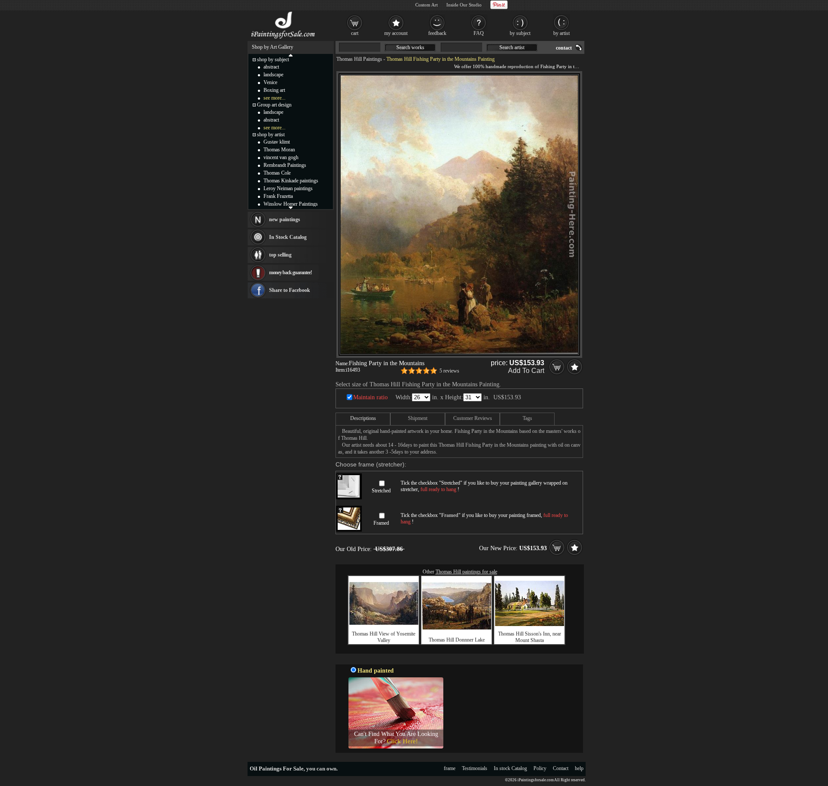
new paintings (284, 219)
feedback (437, 33)
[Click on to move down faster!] (291, 207)
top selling (280, 255)
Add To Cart (526, 370)
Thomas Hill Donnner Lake (457, 640)
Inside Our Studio (464, 4)
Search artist (511, 47)
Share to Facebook (289, 290)
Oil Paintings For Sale (277, 768)
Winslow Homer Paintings (290, 204)
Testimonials (474, 768)
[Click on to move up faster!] (291, 55)
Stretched (381, 491)
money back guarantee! (290, 272)
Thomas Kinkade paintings (290, 181)
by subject (520, 33)
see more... (274, 98)
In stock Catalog (510, 768)
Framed (381, 523)
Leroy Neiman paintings (288, 188)
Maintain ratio (370, 397)
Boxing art (274, 90)
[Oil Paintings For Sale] (283, 39)
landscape (273, 75)
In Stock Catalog (288, 237)
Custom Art (426, 4)
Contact (560, 768)
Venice (270, 82)
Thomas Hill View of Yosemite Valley (383, 637)
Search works (410, 47)
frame (449, 768)
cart (354, 33)
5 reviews (449, 371)
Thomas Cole (277, 173)
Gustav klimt (276, 142)
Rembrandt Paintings (284, 165)
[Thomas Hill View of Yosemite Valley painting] (383, 623)
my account (396, 33)
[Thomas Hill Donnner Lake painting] (456, 628)
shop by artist (271, 135)
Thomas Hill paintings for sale (466, 572)
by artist (561, 33)
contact (564, 48)
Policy (539, 768)
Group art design (274, 105)
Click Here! (402, 741)
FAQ (479, 33)
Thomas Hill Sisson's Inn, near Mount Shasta (529, 637)
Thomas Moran (279, 150)
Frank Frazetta (278, 196)
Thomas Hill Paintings (359, 59)
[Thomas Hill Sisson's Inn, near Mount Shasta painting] (529, 624)
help (579, 768)
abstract (271, 67)
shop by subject (273, 59)
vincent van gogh (280, 157)
